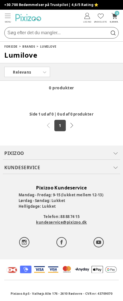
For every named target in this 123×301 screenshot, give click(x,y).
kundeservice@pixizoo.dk (61, 222)
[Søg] (113, 32)
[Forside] (28, 17)
